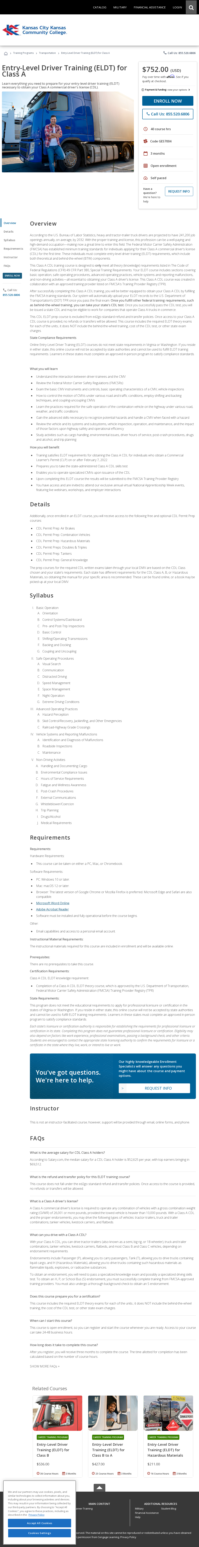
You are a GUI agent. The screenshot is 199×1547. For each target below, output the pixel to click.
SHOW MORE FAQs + (45, 1366)
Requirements (13, 248)
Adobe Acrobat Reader (52, 909)
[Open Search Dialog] (191, 7)
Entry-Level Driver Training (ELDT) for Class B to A (108, 1450)
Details (8, 231)
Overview (10, 223)
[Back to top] (99, 1503)
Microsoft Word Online (52, 903)
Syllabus (9, 240)
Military (139, 1508)
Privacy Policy (128, 1537)
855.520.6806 (11, 295)
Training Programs (23, 53)
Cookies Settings (39, 1533)
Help (138, 1517)
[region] (39, 1512)
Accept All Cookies (39, 1523)
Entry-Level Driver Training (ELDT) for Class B (53, 1450)
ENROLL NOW (168, 101)
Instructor (11, 257)
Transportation (47, 53)
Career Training (83, 1508)
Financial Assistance (147, 1513)
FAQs (7, 266)
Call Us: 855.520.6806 (179, 53)
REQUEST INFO (179, 191)
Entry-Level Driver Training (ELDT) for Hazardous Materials (165, 1450)
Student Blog (168, 1508)
